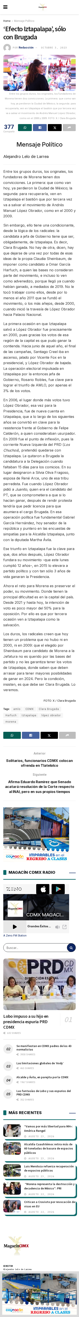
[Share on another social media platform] (69, 127)
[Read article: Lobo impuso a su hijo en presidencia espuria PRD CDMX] (39, 984)
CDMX (29, 709)
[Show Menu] (5, 7)
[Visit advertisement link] (39, 1294)
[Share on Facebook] (40, 127)
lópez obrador (51, 715)
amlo (16, 709)
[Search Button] (71, 947)
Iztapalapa (29, 715)
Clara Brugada (49, 709)
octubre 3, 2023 (54, 47)
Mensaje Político (24, 20)
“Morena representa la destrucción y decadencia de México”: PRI (49, 1186)
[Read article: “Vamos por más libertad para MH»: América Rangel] (12, 1130)
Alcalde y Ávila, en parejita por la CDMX (42, 1077)
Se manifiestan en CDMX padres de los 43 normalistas (43, 1047)
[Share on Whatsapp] (25, 127)
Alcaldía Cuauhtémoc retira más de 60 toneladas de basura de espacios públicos (48, 1148)
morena (10, 721)
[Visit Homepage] (42, 7)
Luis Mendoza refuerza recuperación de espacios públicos (49, 1168)
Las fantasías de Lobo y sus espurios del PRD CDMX (43, 1092)
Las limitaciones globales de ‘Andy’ (40, 1063)
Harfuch (11, 715)
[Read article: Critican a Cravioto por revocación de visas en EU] (12, 1206)
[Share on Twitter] (55, 127)
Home (7, 20)
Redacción (26, 47)
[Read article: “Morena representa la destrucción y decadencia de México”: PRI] (12, 1188)
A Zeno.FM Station (15, 936)
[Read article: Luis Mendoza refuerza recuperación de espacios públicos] (12, 1170)
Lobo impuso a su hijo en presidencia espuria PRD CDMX (25, 1021)
